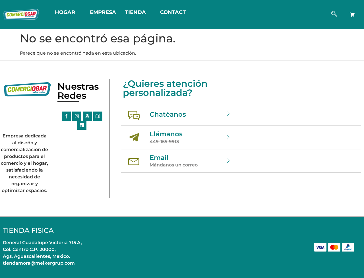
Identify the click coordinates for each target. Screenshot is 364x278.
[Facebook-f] (66, 116)
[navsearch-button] (334, 14)
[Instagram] (76, 116)
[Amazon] (87, 116)
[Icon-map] (97, 116)
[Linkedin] (81, 125)
